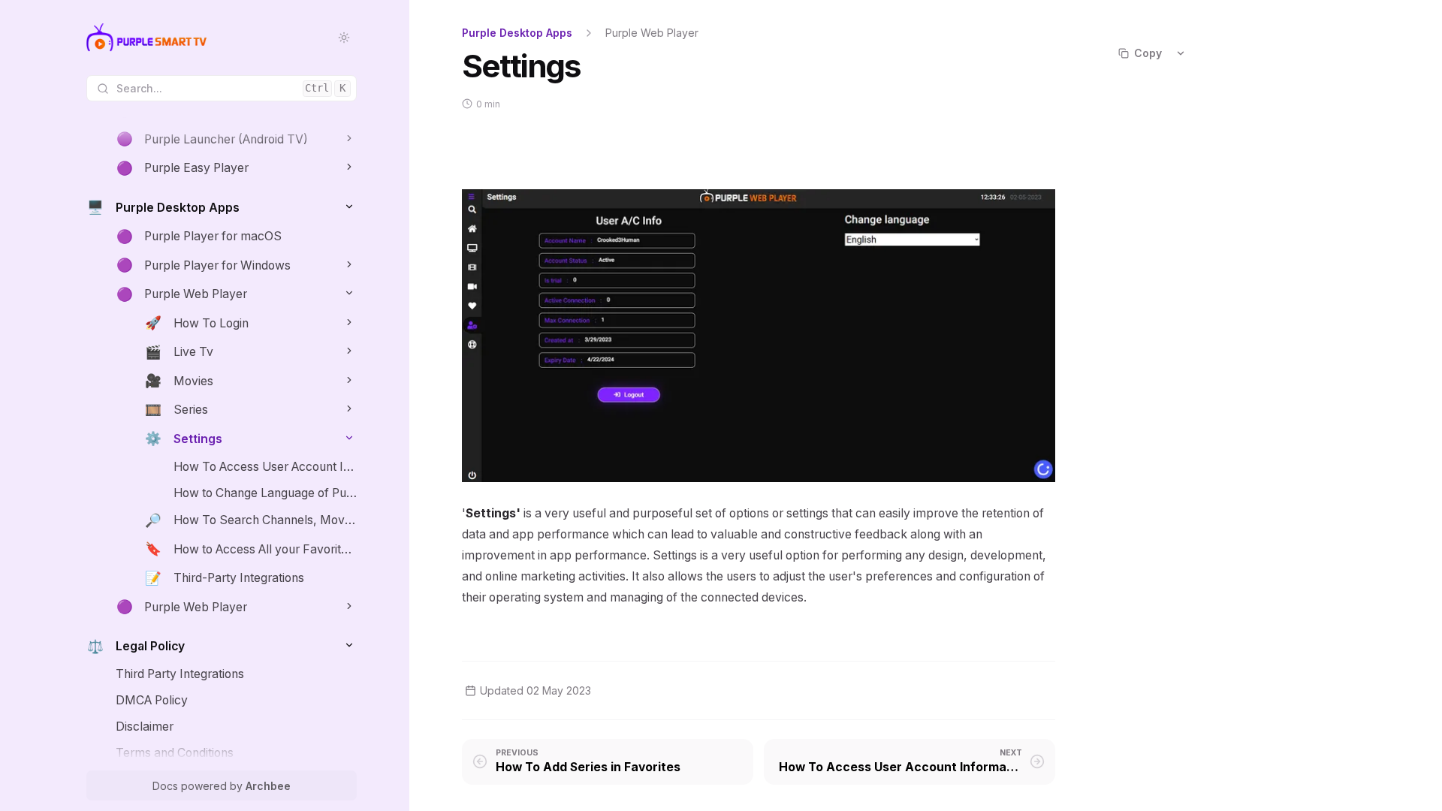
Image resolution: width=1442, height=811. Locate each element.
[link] (236, 139)
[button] (349, 138)
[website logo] (146, 38)
